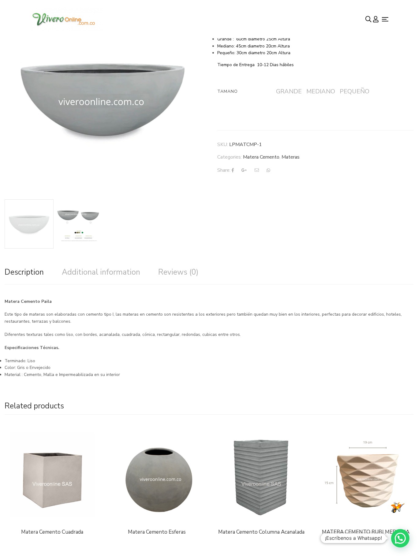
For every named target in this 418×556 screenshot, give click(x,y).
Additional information (101, 272)
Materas (291, 157)
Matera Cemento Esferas (157, 531)
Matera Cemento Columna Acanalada (261, 531)
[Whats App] (268, 170)
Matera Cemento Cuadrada (52, 531)
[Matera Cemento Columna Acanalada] (261, 474)
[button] (400, 538)
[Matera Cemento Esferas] (157, 474)
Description (24, 272)
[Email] (257, 170)
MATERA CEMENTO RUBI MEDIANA (365, 531)
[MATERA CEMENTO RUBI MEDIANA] (366, 474)
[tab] (24, 272)
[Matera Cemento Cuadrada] (52, 468)
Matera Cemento (261, 157)
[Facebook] (233, 170)
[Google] (244, 170)
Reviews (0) (178, 272)
